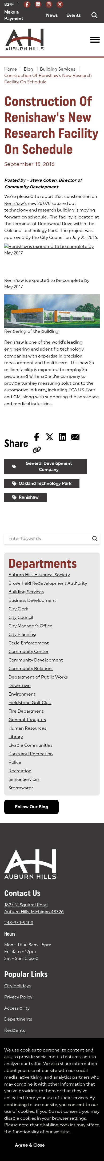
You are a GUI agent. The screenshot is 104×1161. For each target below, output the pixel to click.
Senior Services (24, 779)
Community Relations (31, 668)
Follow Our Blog (31, 806)
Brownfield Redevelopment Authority (48, 583)
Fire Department (26, 711)
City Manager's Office (31, 625)
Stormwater (21, 787)
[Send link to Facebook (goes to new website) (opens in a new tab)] (37, 437)
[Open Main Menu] (95, 40)
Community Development (36, 660)
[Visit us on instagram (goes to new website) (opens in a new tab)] (49, 4)
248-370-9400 (18, 922)
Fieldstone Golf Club (30, 702)
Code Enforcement (29, 643)
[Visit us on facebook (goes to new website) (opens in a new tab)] (27, 4)
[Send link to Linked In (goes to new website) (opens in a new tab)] (62, 437)
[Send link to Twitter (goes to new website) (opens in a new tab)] (49, 437)
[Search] (95, 538)
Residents (14, 1030)
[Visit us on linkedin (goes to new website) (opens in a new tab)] (38, 4)
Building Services (57, 69)
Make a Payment (21, 15)
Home (10, 69)
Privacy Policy (18, 997)
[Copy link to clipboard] (37, 449)
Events (73, 15)
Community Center (29, 651)
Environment (22, 694)
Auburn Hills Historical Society (39, 574)
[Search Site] (94, 15)
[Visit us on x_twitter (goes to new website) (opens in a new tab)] (60, 4)
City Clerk (18, 608)
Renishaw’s (15, 203)
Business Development (32, 600)
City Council (21, 617)
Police (15, 762)
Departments (18, 1019)
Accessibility (17, 1008)
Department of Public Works (38, 677)
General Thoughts (27, 719)
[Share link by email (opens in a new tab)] (75, 437)
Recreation (20, 770)
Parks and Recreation (31, 753)
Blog (28, 69)
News (52, 15)
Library (16, 736)
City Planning (22, 634)
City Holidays (17, 985)
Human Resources (27, 728)
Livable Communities (30, 745)
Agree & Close (30, 1145)
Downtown (20, 685)
